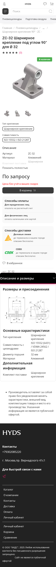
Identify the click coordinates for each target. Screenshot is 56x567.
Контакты (9, 500)
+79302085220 (11, 452)
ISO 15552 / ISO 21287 (16, 140)
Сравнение (10, 537)
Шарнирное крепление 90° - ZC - (22, 31)
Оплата (8, 512)
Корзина (9, 532)
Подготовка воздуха (36, 19)
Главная (7, 28)
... (43, 28)
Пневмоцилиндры (12, 19)
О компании (11, 495)
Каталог (8, 489)
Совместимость (10, 135)
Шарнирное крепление (18, 128)
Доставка (9, 506)
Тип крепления (10, 123)
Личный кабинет (14, 517)
